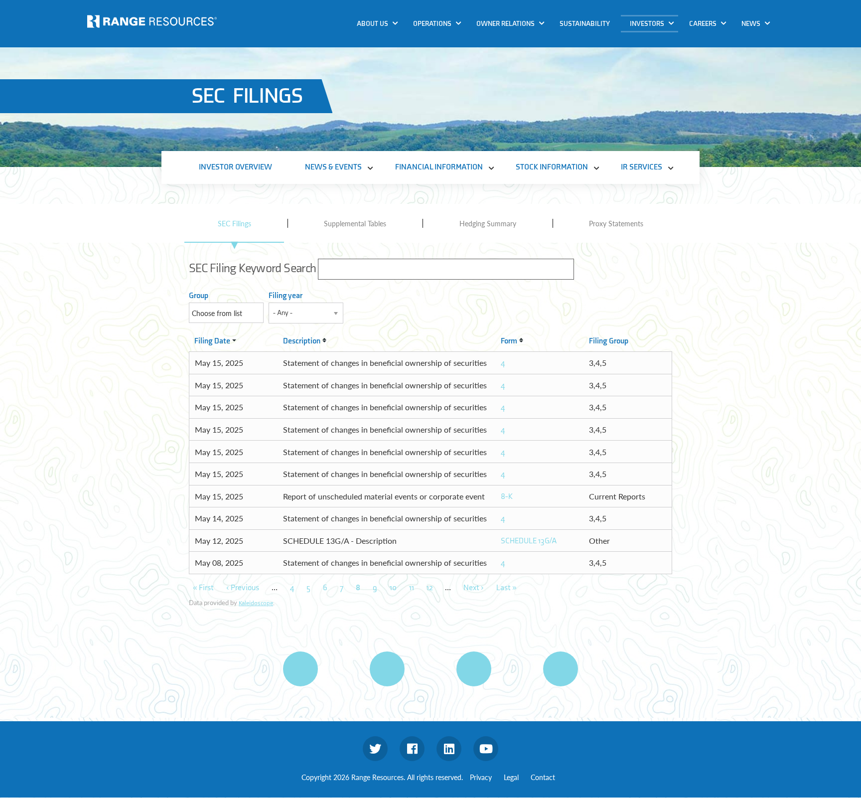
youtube (485, 748)
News (750, 23)
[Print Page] (300, 668)
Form (509, 341)
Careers (703, 23)
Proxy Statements (616, 223)
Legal (511, 777)
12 (429, 588)
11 (411, 588)
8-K (507, 496)
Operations (432, 23)
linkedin (448, 748)
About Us (372, 23)
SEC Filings (234, 223)
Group (198, 296)
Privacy (481, 777)
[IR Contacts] (560, 668)
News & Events (658, 41)
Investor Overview (235, 167)
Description (301, 341)
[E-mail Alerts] (473, 668)
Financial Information (671, 60)
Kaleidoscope (256, 603)
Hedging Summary (487, 223)
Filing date (212, 341)
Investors (647, 23)
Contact (543, 777)
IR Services (651, 99)
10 (393, 588)
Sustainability (585, 23)
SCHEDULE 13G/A (529, 541)
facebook (412, 748)
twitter (375, 748)
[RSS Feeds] (387, 668)
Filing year (285, 296)
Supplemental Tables (355, 223)
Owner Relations (505, 23)
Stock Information (664, 80)
